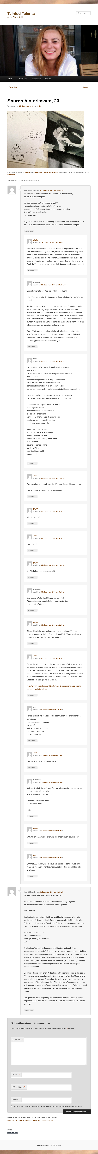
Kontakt (48, 79)
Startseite (11, 79)
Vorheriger (12, 87)
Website (16, 1099)
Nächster (86, 87)
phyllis (39, 106)
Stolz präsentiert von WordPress (49, 1145)
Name (16, 1075)
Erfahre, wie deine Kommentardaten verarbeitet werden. (30, 1120)
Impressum (23, 79)
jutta (34, 855)
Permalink (11, 174)
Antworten (29, 231)
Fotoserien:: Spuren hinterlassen (46, 172)
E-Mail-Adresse (19, 1087)
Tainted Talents (21, 13)
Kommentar (18, 1040)
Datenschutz (36, 79)
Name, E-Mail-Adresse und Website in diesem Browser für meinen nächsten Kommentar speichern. (48, 1106)
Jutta (35, 475)
